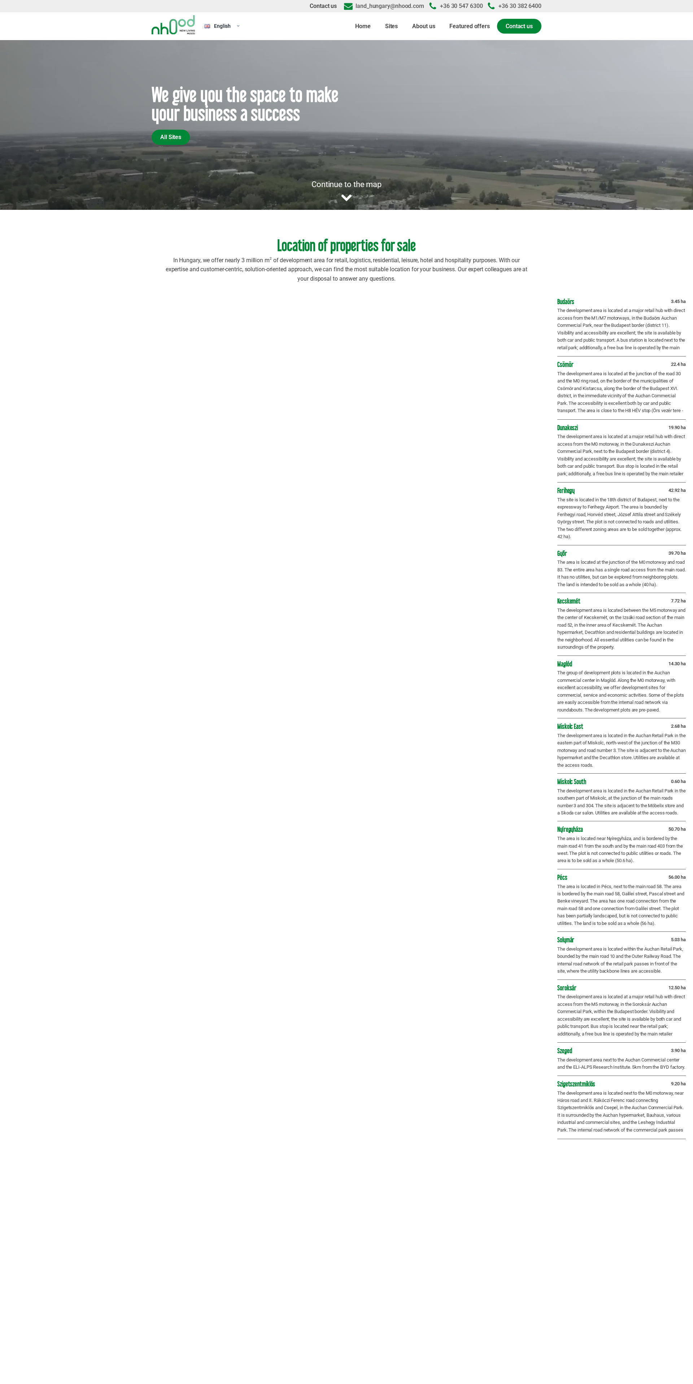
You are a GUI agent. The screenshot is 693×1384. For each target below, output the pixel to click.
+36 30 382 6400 (519, 6)
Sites (391, 26)
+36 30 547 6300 (461, 6)
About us (423, 26)
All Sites (170, 137)
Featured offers (469, 26)
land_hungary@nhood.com (390, 6)
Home (363, 26)
